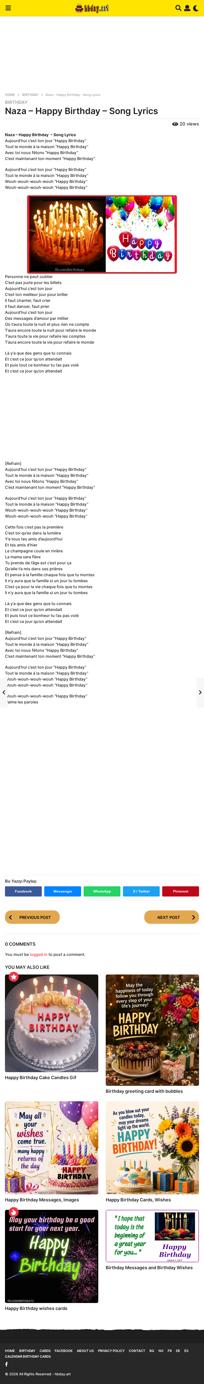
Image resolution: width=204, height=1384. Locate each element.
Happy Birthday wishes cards (36, 1308)
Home (10, 1351)
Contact (137, 1351)
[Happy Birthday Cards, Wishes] (152, 1147)
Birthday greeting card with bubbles (144, 1091)
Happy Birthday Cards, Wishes (138, 1199)
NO (160, 1351)
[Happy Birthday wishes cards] (51, 1256)
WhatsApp (102, 891)
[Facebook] (6, 1364)
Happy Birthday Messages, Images (42, 1199)
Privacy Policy (111, 1351)
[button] (8, 8)
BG (152, 1351)
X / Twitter (141, 891)
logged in (39, 954)
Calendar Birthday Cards (28, 1356)
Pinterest (180, 891)
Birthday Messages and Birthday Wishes (149, 1267)
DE (178, 1351)
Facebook (23, 891)
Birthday (16, 102)
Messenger (62, 891)
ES (186, 1351)
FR (170, 1351)
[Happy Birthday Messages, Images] (51, 1147)
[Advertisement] (102, 53)
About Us (85, 1351)
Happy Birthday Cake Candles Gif (40, 1077)
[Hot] (14, 1212)
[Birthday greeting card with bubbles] (152, 1030)
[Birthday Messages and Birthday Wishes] (152, 1236)
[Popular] (14, 977)
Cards (45, 1351)
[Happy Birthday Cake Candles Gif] (51, 1023)
